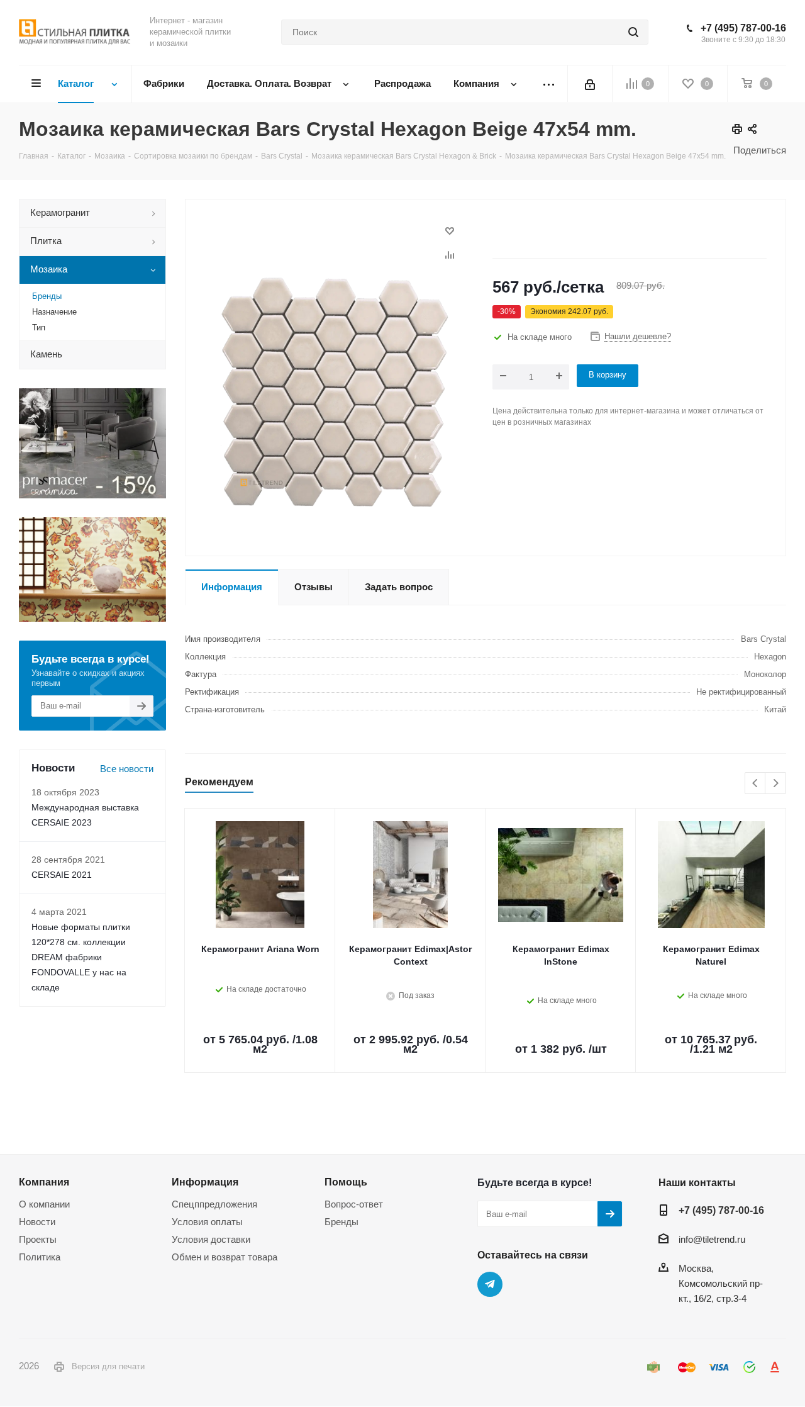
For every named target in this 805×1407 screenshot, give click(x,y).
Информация (205, 1181)
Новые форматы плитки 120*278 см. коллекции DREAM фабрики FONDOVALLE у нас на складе (80, 957)
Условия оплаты (207, 1221)
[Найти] (633, 32)
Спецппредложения (214, 1204)
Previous (755, 784)
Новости (37, 1221)
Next (775, 784)
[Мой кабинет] (590, 83)
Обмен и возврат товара (224, 1257)
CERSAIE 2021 (61, 875)
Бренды (341, 1221)
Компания (44, 1181)
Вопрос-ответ (354, 1204)
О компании (44, 1204)
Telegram (489, 1284)
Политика (39, 1257)
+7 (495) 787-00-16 (743, 28)
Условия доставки (211, 1239)
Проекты (38, 1239)
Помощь (346, 1181)
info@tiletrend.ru (712, 1239)
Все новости (126, 768)
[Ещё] (549, 84)
